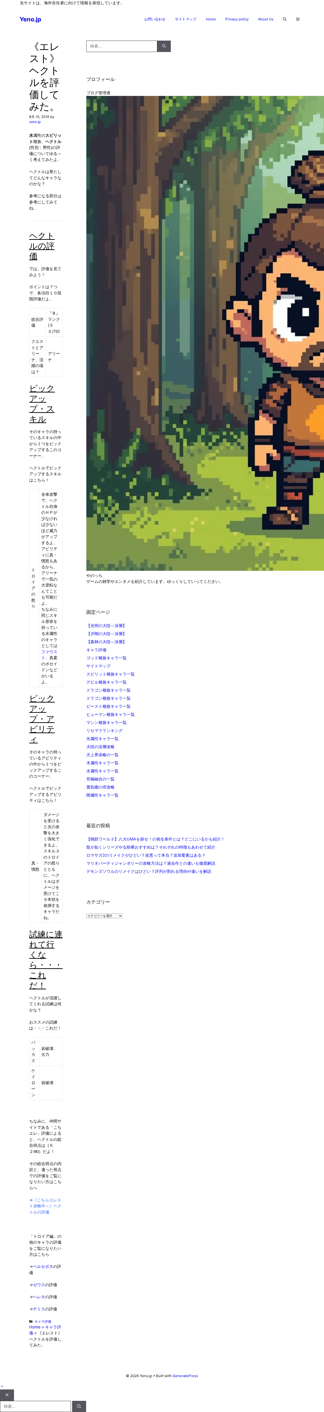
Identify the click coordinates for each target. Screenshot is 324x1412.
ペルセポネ (43, 1266)
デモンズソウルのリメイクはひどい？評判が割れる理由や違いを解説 (148, 871)
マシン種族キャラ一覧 (106, 722)
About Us (265, 19)
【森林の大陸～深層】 (106, 641)
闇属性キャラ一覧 (102, 795)
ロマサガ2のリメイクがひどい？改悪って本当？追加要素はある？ (146, 855)
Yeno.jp (30, 19)
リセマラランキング (104, 730)
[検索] (164, 46)
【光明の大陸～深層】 (106, 625)
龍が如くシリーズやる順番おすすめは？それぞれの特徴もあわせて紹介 (150, 847)
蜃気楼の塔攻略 (100, 787)
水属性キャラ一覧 (102, 771)
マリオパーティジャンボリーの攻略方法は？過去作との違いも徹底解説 (150, 863)
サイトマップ (185, 19)
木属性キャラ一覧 (102, 762)
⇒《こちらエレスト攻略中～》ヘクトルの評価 (45, 1206)
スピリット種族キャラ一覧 (110, 674)
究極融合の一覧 (100, 779)
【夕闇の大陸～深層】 (106, 633)
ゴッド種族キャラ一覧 (106, 658)
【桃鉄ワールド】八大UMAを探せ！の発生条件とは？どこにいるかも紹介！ (155, 839)
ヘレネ (39, 1296)
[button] (284, 19)
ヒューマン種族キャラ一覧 (110, 714)
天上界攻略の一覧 (102, 754)
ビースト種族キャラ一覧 (108, 706)
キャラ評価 (43, 1321)
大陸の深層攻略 (100, 746)
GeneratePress (185, 1376)
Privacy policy (237, 19)
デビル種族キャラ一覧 (106, 682)
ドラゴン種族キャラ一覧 (108, 690)
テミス (39, 1309)
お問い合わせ (155, 19)
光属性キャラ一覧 (102, 738)
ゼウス (39, 1284)
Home (211, 19)
